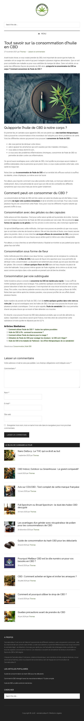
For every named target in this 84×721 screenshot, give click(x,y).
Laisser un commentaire (36, 52)
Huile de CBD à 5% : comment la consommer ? (26, 332)
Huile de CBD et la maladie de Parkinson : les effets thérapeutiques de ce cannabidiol (41, 341)
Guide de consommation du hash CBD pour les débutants (47, 540)
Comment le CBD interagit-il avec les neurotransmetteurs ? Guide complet (29, 678)
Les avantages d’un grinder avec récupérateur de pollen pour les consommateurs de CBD (47, 524)
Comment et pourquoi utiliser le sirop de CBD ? (42, 594)
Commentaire (10, 368)
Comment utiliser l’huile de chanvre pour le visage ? (28, 335)
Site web (7, 414)
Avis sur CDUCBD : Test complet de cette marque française (48, 487)
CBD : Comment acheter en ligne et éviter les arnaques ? (47, 576)
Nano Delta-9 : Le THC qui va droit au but (39, 451)
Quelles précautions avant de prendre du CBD (41, 612)
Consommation (18, 346)
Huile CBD (28, 346)
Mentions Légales (55, 713)
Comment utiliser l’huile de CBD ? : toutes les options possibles (33, 329)
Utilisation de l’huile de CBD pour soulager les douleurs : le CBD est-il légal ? (38, 338)
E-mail (7, 403)
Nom (6, 393)
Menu (43, 34)
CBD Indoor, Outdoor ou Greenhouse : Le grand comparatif (48, 469)
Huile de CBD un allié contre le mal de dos (18, 683)
